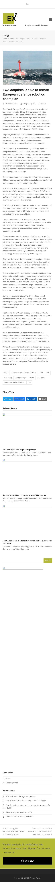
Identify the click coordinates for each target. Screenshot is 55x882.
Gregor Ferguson (29, 104)
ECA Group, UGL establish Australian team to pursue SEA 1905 (13, 831)
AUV (41, 373)
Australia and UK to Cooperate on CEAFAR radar (24, 495)
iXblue (32, 378)
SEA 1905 (41, 378)
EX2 (23, 878)
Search (47, 560)
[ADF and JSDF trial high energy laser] (27, 430)
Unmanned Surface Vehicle (14, 382)
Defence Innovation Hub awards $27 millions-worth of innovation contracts (40, 831)
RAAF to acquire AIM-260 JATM (19, 812)
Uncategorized (12, 783)
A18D (6, 373)
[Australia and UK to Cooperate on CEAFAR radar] (27, 475)
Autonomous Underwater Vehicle (23, 373)
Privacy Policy (35, 878)
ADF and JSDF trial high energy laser (19, 449)
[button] (50, 19)
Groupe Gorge (21, 378)
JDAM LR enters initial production (20, 817)
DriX (47, 373)
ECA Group (8, 378)
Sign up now (27, 860)
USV (29, 382)
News (43, 104)
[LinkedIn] (27, 4)
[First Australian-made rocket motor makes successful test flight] (27, 521)
